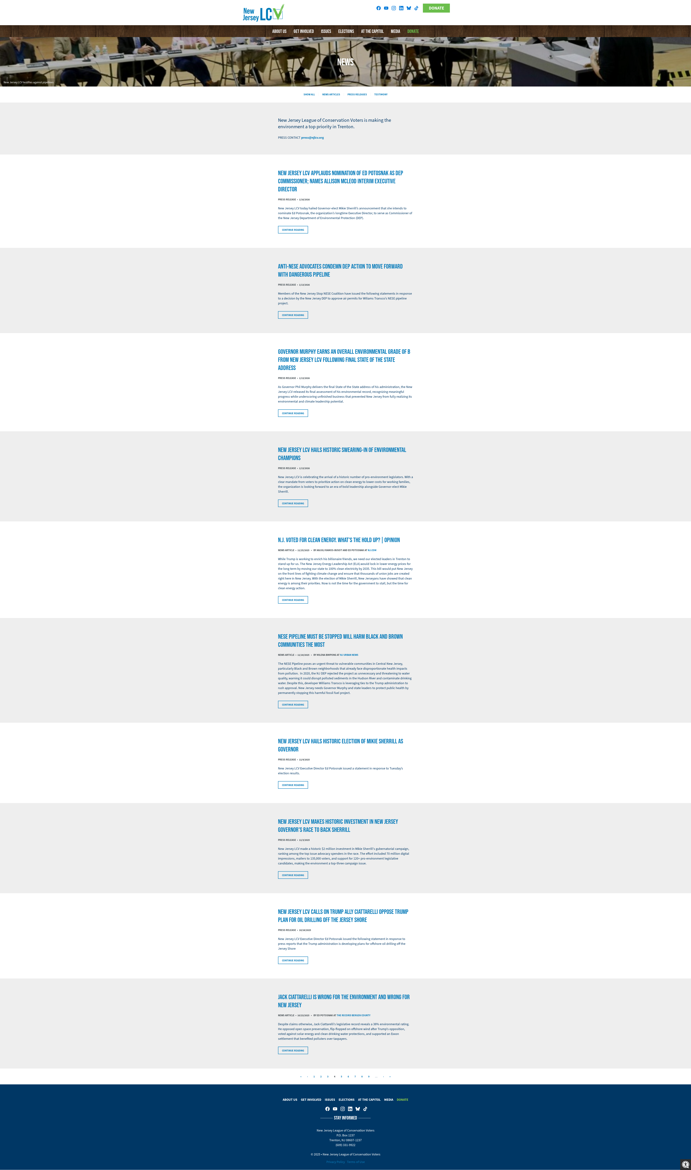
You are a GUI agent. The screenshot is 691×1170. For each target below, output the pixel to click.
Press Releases (357, 94)
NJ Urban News (349, 654)
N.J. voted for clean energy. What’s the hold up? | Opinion (339, 539)
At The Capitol (372, 31)
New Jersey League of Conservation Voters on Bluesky (409, 8)
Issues (326, 31)
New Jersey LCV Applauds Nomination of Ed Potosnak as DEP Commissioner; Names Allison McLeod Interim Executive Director (340, 181)
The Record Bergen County (353, 1015)
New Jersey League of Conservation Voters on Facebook (378, 8)
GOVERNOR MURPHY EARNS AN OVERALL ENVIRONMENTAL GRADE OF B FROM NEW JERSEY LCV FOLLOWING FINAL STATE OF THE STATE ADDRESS (344, 359)
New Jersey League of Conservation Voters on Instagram (394, 8)
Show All (309, 94)
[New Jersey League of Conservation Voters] (264, 12)
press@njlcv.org (312, 137)
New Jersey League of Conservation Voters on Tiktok (416, 8)
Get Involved (304, 31)
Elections (346, 31)
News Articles (331, 94)
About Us (279, 31)
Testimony (380, 94)
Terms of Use (356, 1162)
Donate (436, 8)
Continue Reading (293, 229)
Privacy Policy (335, 1162)
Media (395, 31)
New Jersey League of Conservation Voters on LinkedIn (401, 8)
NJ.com (372, 550)
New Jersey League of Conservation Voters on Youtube (386, 8)
